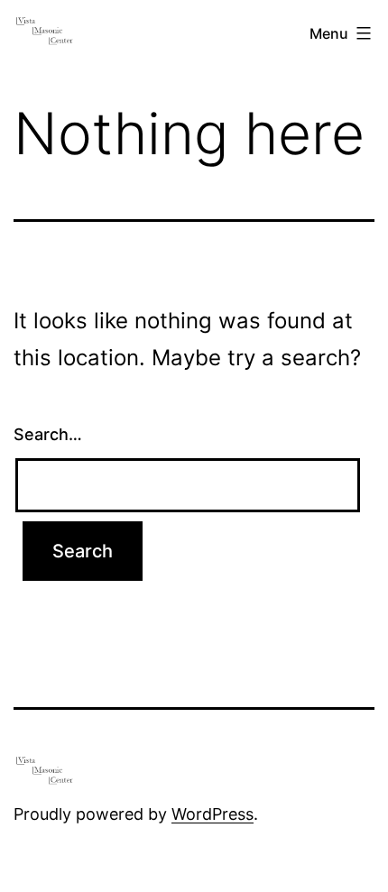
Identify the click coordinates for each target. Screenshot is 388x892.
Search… (48, 434)
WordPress (212, 814)
